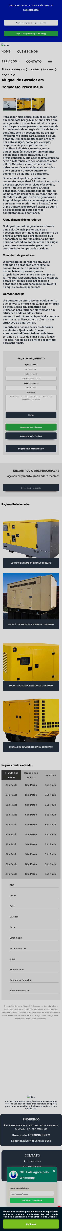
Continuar (31, 1224)
